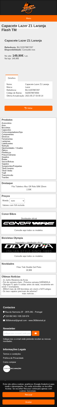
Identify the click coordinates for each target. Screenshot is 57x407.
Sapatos (5, 164)
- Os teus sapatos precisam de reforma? (19, 291)
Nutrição (5, 146)
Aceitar (28, 402)
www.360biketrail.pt (37, 320)
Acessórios (7, 123)
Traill (4, 173)
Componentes (8, 134)
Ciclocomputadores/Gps (12, 132)
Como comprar (9, 362)
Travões (5, 177)
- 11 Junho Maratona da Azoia (15, 280)
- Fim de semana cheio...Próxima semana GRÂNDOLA (26, 282)
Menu (28, 18)
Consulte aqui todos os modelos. (28, 230)
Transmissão (7, 175)
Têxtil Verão (7, 171)
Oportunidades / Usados (12, 148)
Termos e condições (12, 354)
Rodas (4, 159)
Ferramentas (7, 139)
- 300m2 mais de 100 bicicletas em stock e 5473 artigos (26, 289)
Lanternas (6, 141)
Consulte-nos (28, 49)
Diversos (5, 137)
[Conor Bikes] (29, 226)
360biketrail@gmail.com (16, 320)
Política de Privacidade (13, 358)
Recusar (28, 395)
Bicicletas (6, 128)
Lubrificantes (7, 143)
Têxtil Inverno (8, 168)
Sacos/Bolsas (8, 161)
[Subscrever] (35, 333)
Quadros (5, 157)
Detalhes (12, 78)
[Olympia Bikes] (29, 252)
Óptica (4, 150)
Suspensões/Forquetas (12, 166)
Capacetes (6, 130)
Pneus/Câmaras (9, 155)
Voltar (29, 108)
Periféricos (6, 152)
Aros (4, 125)
